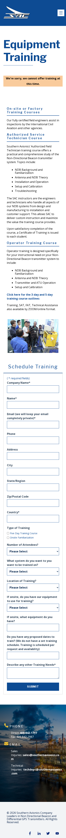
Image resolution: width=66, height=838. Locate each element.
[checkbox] (33, 535)
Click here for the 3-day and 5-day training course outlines (30, 296)
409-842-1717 (28, 733)
